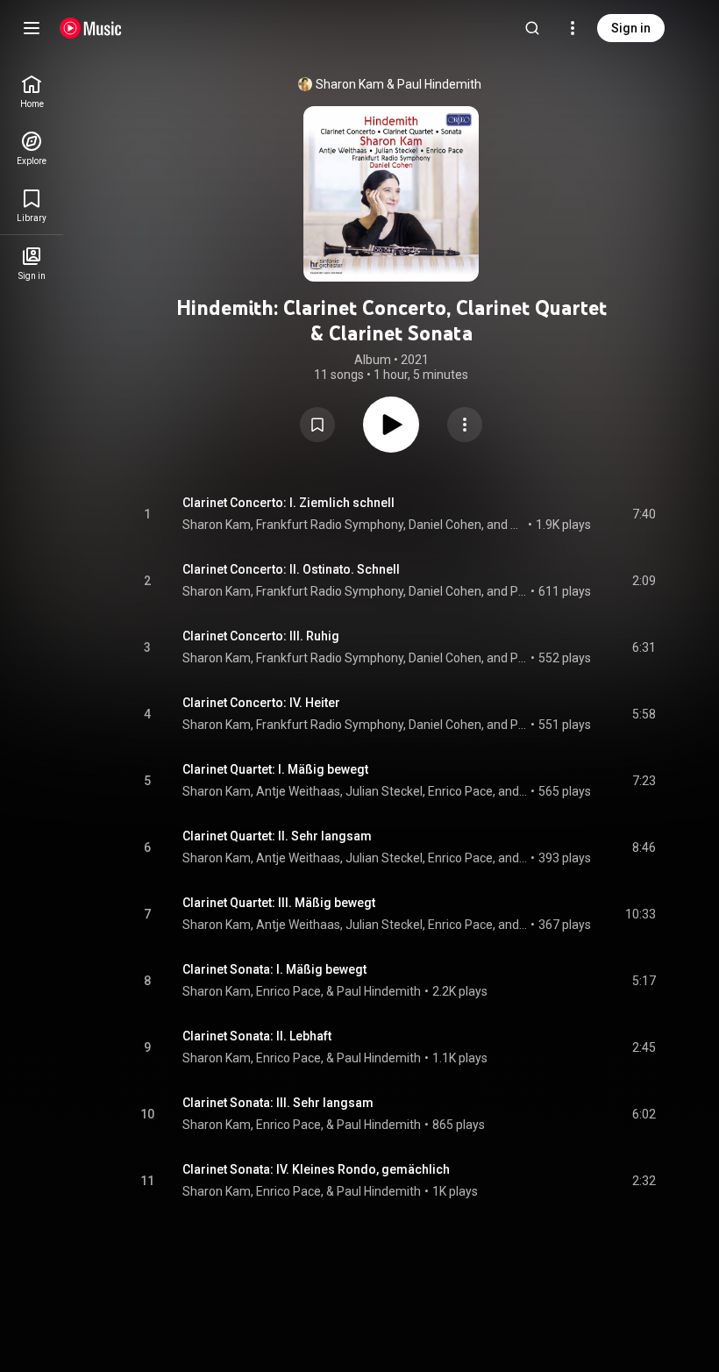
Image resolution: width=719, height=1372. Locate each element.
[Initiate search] (532, 28)
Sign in (631, 28)
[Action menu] (464, 424)
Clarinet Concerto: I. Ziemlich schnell (288, 503)
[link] (31, 91)
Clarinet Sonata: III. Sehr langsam (278, 1103)
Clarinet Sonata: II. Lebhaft (256, 1036)
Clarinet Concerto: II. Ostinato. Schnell (291, 569)
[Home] (91, 28)
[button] (317, 424)
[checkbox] (643, 514)
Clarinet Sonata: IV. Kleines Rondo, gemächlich (316, 1169)
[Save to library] (317, 424)
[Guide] (31, 28)
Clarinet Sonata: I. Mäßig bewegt (274, 969)
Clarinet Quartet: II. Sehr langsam (277, 836)
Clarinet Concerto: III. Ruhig (260, 636)
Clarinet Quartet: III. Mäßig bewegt (278, 903)
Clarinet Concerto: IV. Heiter (261, 703)
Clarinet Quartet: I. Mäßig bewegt (275, 769)
